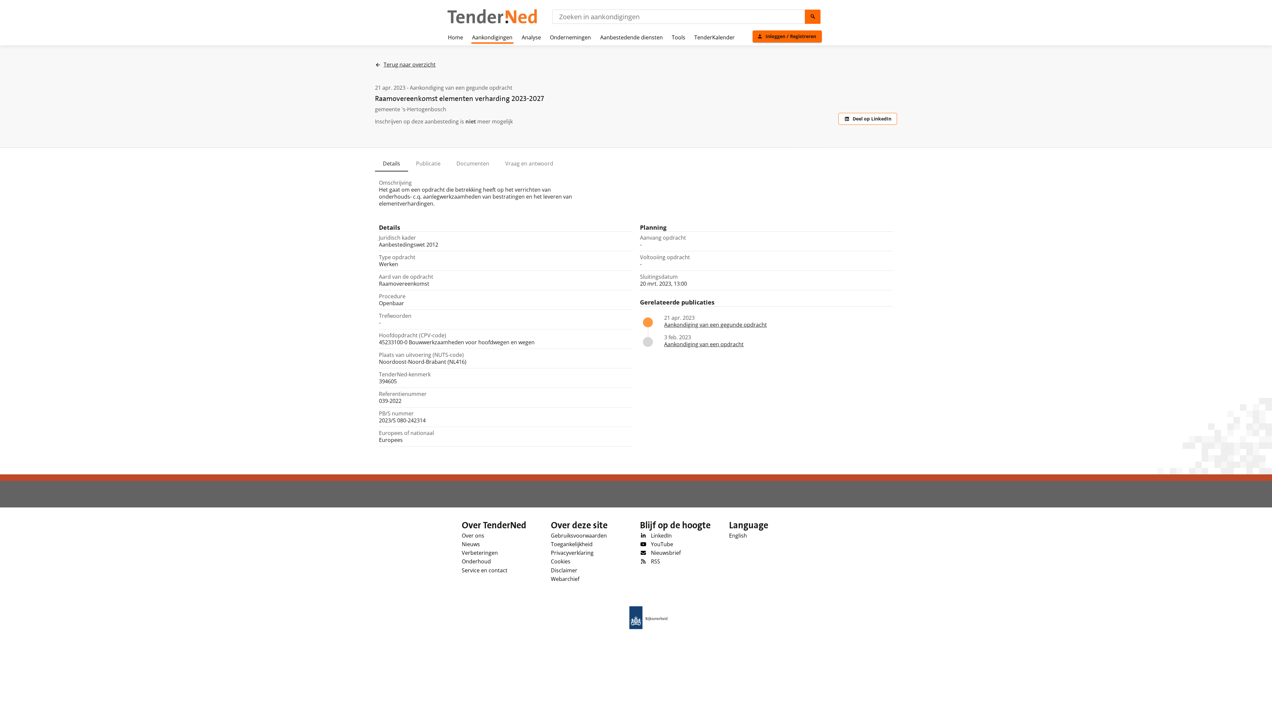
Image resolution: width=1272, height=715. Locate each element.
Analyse (531, 37)
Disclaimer (564, 570)
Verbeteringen (480, 552)
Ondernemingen (570, 37)
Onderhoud (476, 561)
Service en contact (484, 570)
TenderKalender (714, 37)
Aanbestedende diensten (631, 37)
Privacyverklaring (572, 552)
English (738, 535)
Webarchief (565, 579)
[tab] (391, 163)
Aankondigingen (492, 37)
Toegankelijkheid (572, 544)
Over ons (473, 535)
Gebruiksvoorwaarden (579, 535)
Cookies (560, 561)
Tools (678, 37)
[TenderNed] (492, 22)
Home (455, 37)
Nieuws (471, 544)
